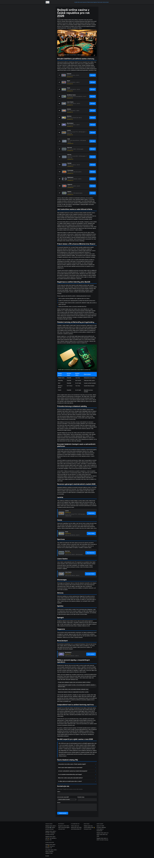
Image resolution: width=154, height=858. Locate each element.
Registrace (95, 2)
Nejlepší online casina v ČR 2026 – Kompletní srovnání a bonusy (50, 833)
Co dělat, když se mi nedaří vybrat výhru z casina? (70, 781)
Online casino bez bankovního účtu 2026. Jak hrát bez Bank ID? (76, 827)
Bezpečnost (85, 2)
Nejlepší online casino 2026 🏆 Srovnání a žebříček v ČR (50, 846)
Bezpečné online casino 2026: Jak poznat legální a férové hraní (63, 827)
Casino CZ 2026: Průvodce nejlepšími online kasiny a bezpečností (101, 828)
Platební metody (90, 2)
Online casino (79, 2)
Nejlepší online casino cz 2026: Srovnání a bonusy (102, 839)
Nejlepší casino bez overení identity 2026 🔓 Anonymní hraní (89, 827)
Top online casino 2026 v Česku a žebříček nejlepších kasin (51, 851)
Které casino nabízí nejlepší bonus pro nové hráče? (70, 767)
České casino (99, 2)
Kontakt (75, 2)
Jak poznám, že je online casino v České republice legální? (72, 764)
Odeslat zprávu (62, 813)
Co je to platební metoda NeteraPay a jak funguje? (70, 774)
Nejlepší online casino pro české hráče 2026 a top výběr (102, 834)
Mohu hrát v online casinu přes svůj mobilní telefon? (70, 777)
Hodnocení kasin (106, 2)
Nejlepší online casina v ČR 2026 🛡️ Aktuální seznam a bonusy (50, 827)
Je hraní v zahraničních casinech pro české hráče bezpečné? (72, 771)
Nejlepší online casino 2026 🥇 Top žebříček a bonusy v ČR (50, 838)
